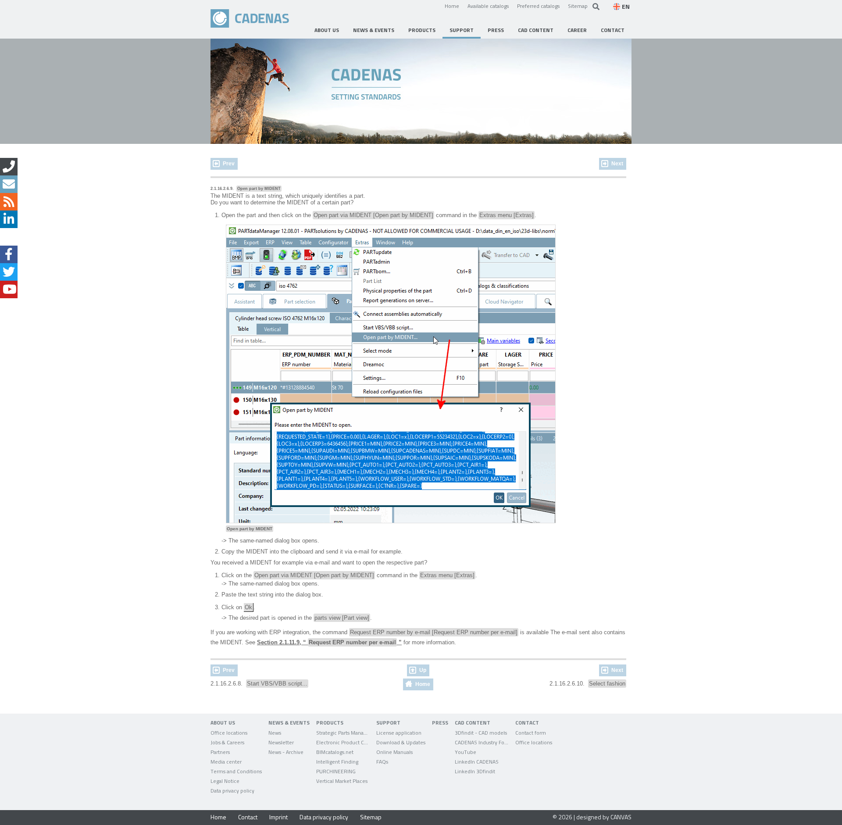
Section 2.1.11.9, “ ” (329, 642)
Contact (247, 817)
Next (617, 164)
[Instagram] (9, 237)
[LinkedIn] (9, 219)
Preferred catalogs (538, 5)
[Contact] (9, 166)
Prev (229, 164)
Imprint (278, 817)
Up (422, 670)
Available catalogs (488, 5)
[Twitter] (9, 272)
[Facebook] (9, 254)
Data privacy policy (324, 817)
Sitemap (578, 5)
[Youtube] (9, 289)
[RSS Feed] (9, 202)
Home (452, 5)
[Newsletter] (9, 184)
